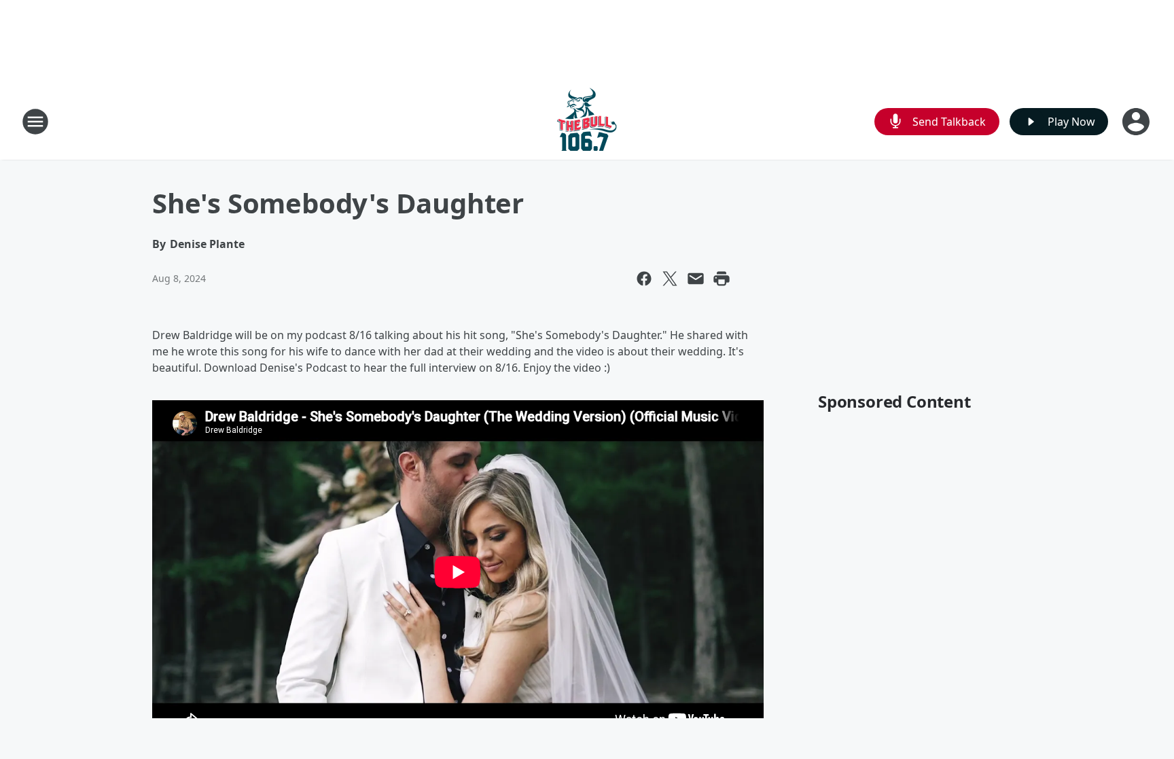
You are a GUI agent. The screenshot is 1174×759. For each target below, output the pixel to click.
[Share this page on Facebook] (644, 278)
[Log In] (1137, 121)
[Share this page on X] (669, 278)
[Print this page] (721, 278)
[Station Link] (587, 121)
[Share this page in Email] (695, 278)
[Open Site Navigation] (35, 121)
